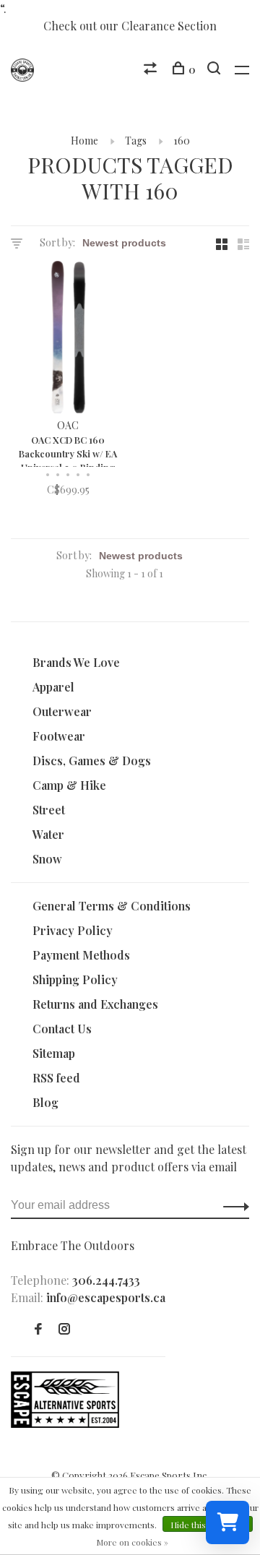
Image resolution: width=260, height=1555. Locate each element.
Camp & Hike (69, 785)
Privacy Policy (72, 930)
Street (48, 809)
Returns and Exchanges (95, 1004)
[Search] (215, 70)
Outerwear (62, 711)
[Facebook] (38, 1329)
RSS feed (56, 1077)
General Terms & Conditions (111, 905)
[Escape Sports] (65, 1423)
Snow (47, 858)
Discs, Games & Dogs (91, 760)
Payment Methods (81, 954)
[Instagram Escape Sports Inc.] (64, 1329)
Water (48, 834)
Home (84, 140)
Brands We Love (76, 662)
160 (181, 140)
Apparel (53, 686)
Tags (136, 140)
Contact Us (62, 1028)
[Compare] (152, 70)
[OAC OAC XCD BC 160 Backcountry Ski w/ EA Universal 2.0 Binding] (68, 339)
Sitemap (53, 1053)
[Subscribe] (232, 1205)
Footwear (58, 736)
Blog (45, 1102)
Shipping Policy (75, 979)
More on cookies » (132, 1542)
